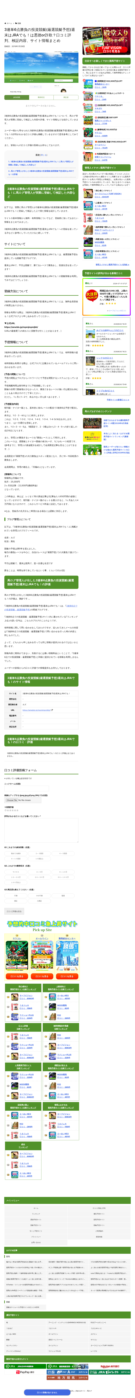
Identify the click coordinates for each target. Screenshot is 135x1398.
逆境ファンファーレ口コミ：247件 (103, 158)
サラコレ (94, 1340)
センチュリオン (11, 1345)
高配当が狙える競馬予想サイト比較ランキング (61, 1066)
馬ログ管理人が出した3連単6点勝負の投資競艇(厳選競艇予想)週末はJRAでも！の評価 (41, 172)
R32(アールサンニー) (98, 1322)
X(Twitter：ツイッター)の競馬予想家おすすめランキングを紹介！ (26, 1285)
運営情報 (99, 1237)
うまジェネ (52, 1328)
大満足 (39, 901)
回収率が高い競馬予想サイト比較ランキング (23, 1106)
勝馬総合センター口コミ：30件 (102, 85)
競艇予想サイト (36, 1225)
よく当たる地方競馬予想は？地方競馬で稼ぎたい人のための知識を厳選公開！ (111, 1267)
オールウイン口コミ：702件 (101, 146)
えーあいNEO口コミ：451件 (101, 207)
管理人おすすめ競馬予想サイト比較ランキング (61, 1106)
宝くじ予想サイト (36, 1231)
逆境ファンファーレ (56, 1340)
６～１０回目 (16, 859)
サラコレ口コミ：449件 (101, 134)
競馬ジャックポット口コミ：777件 (103, 122)
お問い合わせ (36, 1242)
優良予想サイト (99, 1214)
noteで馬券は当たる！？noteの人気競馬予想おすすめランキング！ (111, 1273)
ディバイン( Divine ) (13, 1351)
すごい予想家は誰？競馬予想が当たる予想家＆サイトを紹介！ (69, 1267)
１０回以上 (39, 859)
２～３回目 (39, 853)
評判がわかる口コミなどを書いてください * (22, 816)
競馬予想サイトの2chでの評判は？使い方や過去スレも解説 (26, 1267)
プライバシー (36, 1237)
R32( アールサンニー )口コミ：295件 (104, 231)
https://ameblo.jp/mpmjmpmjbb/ (36, 710)
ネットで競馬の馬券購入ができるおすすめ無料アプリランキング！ (111, 1290)
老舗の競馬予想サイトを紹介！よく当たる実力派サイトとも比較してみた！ (26, 1279)
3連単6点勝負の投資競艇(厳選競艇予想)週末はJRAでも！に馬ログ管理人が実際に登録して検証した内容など (40, 163)
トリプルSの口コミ (105, 390)
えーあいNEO (11, 1334)
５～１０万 (63, 872)
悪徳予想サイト (36, 1220)
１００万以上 (16, 882)
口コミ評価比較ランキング (23, 1027)
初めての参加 (16, 853)
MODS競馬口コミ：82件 (100, 243)
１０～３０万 (16, 877)
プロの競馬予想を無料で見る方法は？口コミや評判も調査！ (111, 1262)
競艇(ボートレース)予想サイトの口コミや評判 (22, 1307)
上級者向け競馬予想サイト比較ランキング (61, 987)
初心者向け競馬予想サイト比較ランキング (23, 987)
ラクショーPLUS (55, 1351)
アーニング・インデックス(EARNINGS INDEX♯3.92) (67, 1322)
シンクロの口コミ (104, 358)
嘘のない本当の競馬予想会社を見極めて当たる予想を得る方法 (26, 1262)
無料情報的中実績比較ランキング (61, 1027)
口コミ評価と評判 (99, 1208)
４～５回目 (63, 853)
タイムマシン (53, 1345)
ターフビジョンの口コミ (117, 311)
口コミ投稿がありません (47, 1392)
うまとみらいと (96, 1328)
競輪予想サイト (99, 1225)
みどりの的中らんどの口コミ (110, 330)
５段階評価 (9, 807)
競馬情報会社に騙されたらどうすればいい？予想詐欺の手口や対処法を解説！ (69, 1290)
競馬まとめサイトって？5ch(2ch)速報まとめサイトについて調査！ (69, 1279)
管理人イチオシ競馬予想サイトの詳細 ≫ (112, 264)
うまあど (9, 1328)
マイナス (16, 872)
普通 (63, 896)
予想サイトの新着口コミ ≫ (118, 400)
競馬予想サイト (99, 1220)
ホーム (36, 1208)
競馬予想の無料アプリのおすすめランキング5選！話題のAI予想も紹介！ (69, 1285)
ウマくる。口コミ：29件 (100, 98)
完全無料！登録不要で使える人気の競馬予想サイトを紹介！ (69, 1262)
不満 (15, 896)
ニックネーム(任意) (12, 784)
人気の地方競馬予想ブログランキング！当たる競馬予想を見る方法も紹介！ (26, 1296)
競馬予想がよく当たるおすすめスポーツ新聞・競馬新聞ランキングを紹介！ (111, 1279)
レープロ (94, 1351)
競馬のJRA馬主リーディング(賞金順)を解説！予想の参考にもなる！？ (26, 1290)
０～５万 (39, 872)
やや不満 (39, 896)
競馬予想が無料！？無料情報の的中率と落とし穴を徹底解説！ (26, 1273)
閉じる (44, 155)
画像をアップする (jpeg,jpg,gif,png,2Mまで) (23, 795)
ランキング (36, 1214)
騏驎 (7, 1340)
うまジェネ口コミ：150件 (101, 219)
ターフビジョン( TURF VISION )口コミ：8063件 (108, 195)
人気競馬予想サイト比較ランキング (23, 1066)
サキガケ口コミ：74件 (100, 110)
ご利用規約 (99, 1231)
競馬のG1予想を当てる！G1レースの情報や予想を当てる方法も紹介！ (111, 1285)
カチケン (94, 1334)
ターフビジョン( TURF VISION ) (102, 1345)
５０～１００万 (63, 877)
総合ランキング (23, 1145)
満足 (15, 901)
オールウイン (53, 1334)
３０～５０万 (39, 877)
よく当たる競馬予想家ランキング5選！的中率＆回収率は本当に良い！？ (69, 1273)
